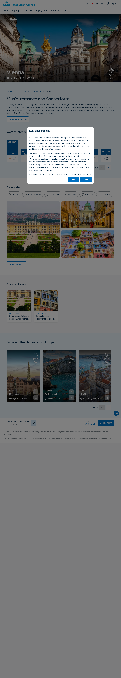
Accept (86, 179)
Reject (73, 179)
